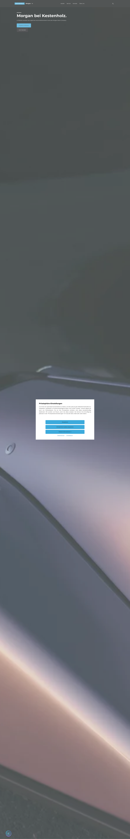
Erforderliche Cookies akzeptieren (65, 427)
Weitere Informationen (64, 431)
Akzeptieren (65, 422)
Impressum (69, 435)
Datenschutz (60, 435)
